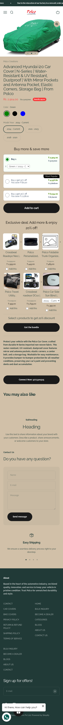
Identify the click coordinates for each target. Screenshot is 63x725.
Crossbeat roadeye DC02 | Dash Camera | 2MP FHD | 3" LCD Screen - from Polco (31, 294)
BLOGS (38, 625)
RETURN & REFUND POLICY (12, 626)
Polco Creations (10, 61)
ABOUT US (40, 630)
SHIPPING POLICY (11, 633)
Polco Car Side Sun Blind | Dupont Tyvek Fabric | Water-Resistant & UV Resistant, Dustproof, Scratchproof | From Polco (51, 294)
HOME (38, 604)
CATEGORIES (41, 619)
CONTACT (8, 604)
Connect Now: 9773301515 (31, 380)
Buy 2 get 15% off (19, 181)
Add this (13, 269)
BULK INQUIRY (42, 609)
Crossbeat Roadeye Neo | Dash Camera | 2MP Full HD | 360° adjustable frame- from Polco (11, 255)
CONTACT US (41, 635)
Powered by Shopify (40, 715)
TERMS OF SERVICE (12, 638)
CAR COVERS (9, 609)
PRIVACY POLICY (11, 619)
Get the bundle (31, 327)
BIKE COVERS (9, 614)
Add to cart (31, 208)
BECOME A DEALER (44, 614)
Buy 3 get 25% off (20, 195)
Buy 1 (13, 159)
